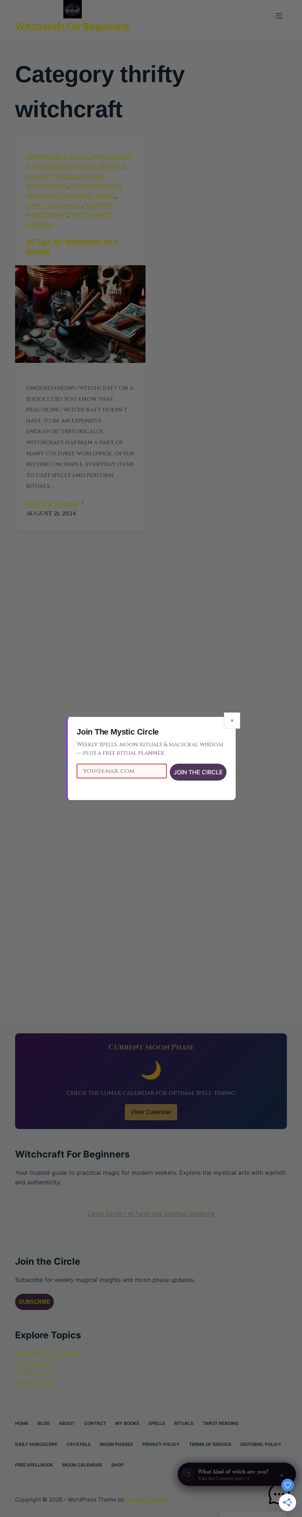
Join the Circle (198, 772)
